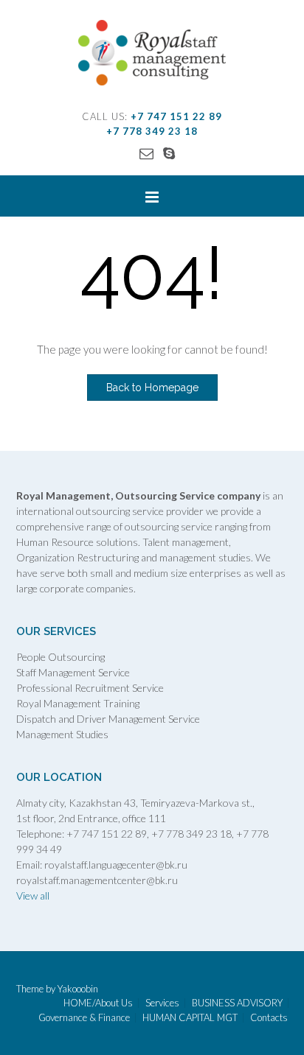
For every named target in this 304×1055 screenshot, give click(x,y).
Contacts (269, 1018)
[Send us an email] (146, 152)
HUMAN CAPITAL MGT (190, 1018)
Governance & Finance (84, 1018)
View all (32, 895)
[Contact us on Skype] (169, 152)
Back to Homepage (152, 387)
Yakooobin (78, 989)
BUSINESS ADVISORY (237, 1003)
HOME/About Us (98, 1003)
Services (162, 1003)
